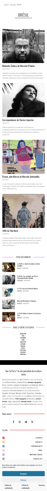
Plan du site (37, 459)
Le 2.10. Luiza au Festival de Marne (27, 288)
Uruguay (23, 352)
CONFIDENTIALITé (36, 446)
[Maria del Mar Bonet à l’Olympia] (8, 304)
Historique (20, 280)
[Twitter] (32, 422)
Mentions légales (36, 454)
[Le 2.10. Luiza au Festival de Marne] (8, 292)
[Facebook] (13, 422)
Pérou (23, 348)
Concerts (19, 291)
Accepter (23, 473)
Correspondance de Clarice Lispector (18, 120)
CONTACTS (38, 442)
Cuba (23, 340)
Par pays (13, 5)
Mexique (23, 346)
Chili (23, 336)
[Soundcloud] (26, 422)
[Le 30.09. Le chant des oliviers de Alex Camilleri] (8, 267)
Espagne (23, 344)
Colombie (23, 338)
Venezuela (23, 354)
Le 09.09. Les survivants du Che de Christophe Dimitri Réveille (27, 277)
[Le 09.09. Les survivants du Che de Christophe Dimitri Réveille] (8, 279)
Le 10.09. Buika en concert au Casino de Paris (29, 314)
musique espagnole (34, 382)
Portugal (23, 350)
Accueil (6, 5)
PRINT (40, 450)
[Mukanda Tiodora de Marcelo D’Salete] (23, 46)
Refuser (23, 480)
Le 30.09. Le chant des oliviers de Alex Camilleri (28, 265)
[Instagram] (19, 422)
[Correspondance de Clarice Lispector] (23, 100)
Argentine (23, 334)
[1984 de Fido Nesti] (23, 211)
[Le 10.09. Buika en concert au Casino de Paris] (8, 317)
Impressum (42, 485)
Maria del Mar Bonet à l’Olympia (26, 301)
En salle (19, 268)
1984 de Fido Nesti (10, 230)
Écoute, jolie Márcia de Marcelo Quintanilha (20, 176)
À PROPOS (39, 438)
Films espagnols (20, 398)
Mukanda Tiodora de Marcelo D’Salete (18, 66)
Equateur (23, 342)
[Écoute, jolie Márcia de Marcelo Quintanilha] (23, 157)
